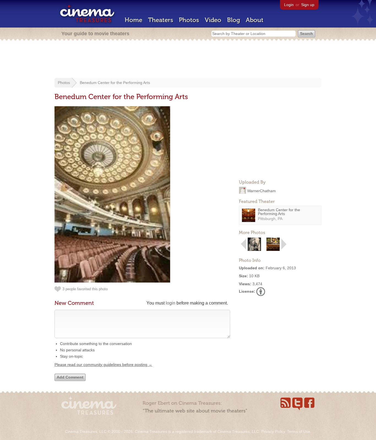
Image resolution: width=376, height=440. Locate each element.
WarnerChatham (261, 190)
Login (289, 4)
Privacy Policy (273, 431)
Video (213, 20)
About (254, 20)
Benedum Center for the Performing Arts (115, 82)
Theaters (160, 20)
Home (133, 20)
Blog (233, 20)
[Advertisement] (188, 59)
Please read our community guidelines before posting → (103, 364)
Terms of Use (298, 431)
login (170, 303)
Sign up (307, 4)
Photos (189, 20)
